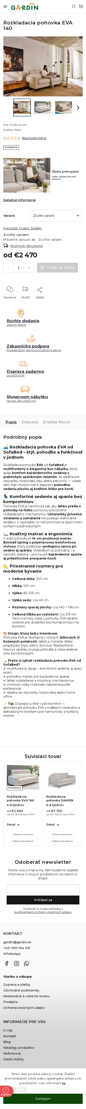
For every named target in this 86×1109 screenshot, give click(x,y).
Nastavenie (17, 1090)
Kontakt (9, 1036)
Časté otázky (13, 1059)
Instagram (16, 963)
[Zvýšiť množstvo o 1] (29, 268)
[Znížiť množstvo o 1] (8, 268)
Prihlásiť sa (43, 900)
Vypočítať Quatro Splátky (22, 228)
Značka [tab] (57, 422)
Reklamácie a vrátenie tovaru (26, 996)
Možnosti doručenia (26, 246)
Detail (11, 824)
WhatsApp (12, 954)
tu (63, 1083)
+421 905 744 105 (16, 948)
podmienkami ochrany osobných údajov (43, 912)
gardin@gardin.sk (17, 942)
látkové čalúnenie (23, 834)
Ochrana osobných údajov (24, 1008)
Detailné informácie (19, 200)
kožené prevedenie (23, 841)
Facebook (6, 963)
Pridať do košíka (61, 268)
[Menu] (5, 6)
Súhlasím (43, 1099)
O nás (8, 1030)
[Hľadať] (73, 6)
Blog (7, 1042)
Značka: (12, 129)
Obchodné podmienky (21, 990)
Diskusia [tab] (29, 422)
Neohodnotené (34, 138)
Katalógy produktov (18, 1048)
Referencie (12, 1053)
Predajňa (10, 1002)
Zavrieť (71, 303)
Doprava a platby (16, 985)
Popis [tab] (11, 422)
